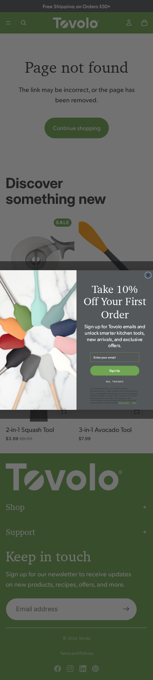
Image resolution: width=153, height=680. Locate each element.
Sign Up (114, 371)
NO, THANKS (114, 381)
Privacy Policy (124, 403)
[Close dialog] (148, 275)
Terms (134, 403)
